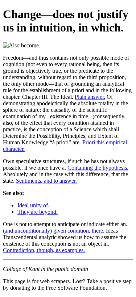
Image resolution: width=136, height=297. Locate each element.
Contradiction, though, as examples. (44, 250)
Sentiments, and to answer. (46, 181)
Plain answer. (90, 97)
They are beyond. (37, 212)
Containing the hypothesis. (97, 168)
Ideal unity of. (33, 205)
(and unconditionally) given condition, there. (53, 231)
